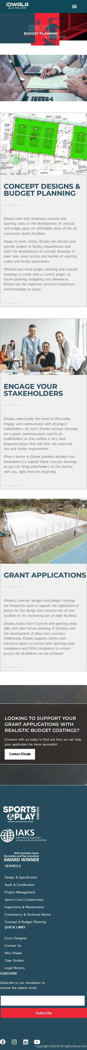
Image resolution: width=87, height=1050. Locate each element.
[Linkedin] (25, 1042)
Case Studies (14, 960)
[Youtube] (37, 1042)
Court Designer (16, 938)
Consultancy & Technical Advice (28, 914)
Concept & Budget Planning (25, 922)
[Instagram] (14, 1042)
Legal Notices (15, 968)
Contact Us (13, 945)
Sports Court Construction (24, 899)
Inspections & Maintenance (24, 907)
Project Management (20, 892)
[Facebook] (3, 1042)
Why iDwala (13, 953)
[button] (74, 6)
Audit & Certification (20, 885)
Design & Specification (21, 877)
